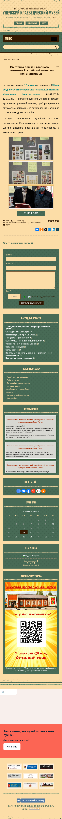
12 (16, 528)
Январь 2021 (31, 511)
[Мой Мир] (49, 229)
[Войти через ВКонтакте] (23, 491)
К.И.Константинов (13, 223)
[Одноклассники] (41, 229)
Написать (12, 746)
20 (24, 532)
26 (16, 537)
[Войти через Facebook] (28, 491)
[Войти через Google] (38, 491)
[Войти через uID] (18, 491)
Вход (44, 23)
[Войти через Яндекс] (33, 491)
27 (24, 537)
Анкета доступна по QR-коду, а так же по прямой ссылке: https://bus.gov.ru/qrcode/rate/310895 (31, 669)
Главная (19, 23)
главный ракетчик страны (31, 223)
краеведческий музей (31, 12)
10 (53, 524)
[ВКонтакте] (37, 229)
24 (53, 532)
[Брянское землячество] (14, 785)
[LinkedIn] (53, 229)
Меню (8, 39)
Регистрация (32, 23)
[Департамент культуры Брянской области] (14, 767)
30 (46, 537)
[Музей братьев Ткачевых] (30, 776)
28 (31, 537)
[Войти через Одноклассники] (43, 491)
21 (31, 532)
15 (38, 528)
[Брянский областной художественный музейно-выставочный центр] (46, 776)
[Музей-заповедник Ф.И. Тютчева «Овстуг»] (14, 776)
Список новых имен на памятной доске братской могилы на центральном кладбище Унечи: (30, 420)
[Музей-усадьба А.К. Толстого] (46, 767)
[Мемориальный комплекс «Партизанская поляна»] (30, 785)
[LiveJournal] (57, 229)
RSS (54, 18)
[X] (45, 229)
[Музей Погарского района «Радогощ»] (46, 785)
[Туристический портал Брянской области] (30, 767)
